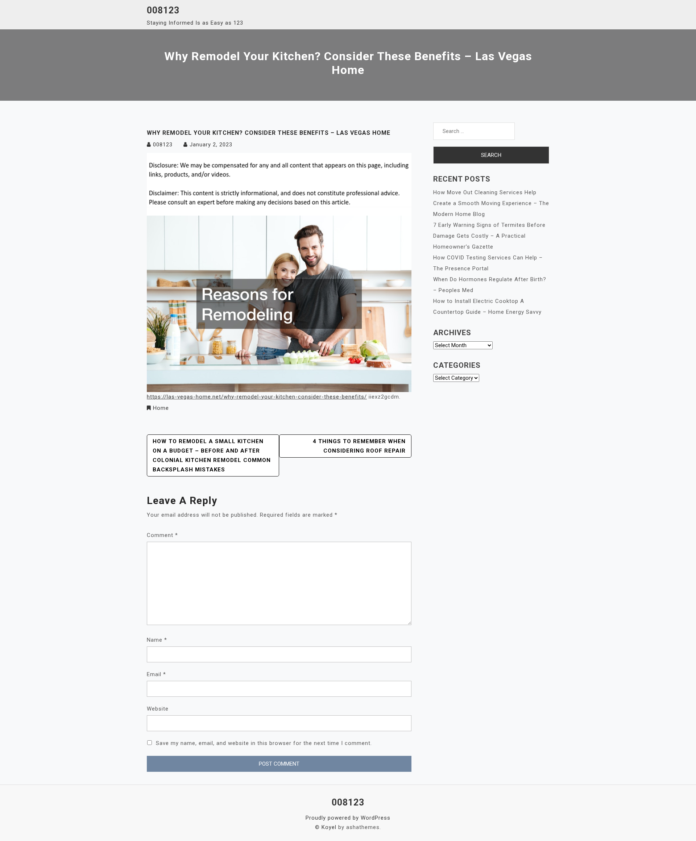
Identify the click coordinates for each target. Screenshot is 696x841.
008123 (163, 10)
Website (158, 708)
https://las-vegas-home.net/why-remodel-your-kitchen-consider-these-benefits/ (257, 397)
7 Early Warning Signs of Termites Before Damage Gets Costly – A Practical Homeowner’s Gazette (489, 236)
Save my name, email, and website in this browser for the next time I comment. (264, 743)
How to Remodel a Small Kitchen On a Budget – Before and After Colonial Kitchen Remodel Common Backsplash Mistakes (212, 455)
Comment (162, 535)
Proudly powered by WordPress (348, 818)
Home (161, 408)
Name (157, 640)
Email (156, 674)
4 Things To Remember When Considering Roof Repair (359, 446)
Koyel (329, 827)
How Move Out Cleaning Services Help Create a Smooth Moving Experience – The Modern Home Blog (491, 203)
